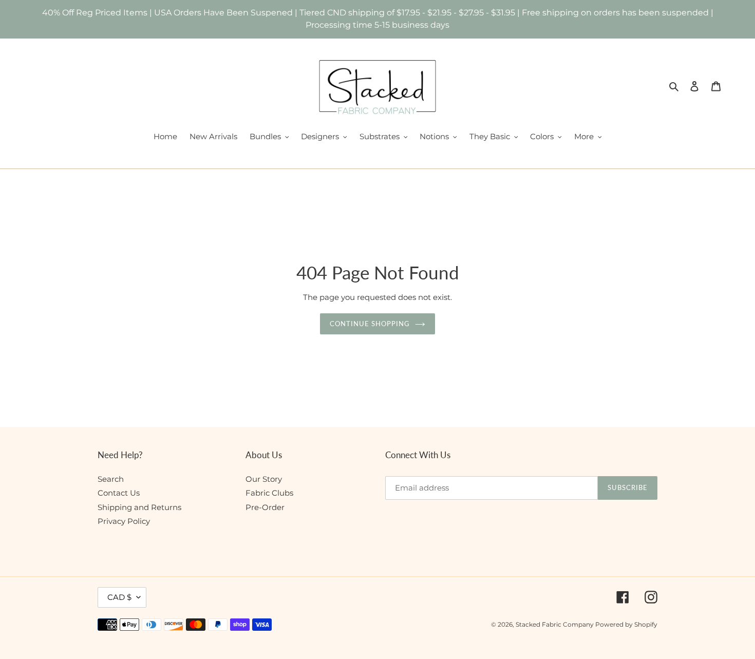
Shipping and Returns (139, 507)
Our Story (264, 479)
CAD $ (119, 597)
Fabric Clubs (269, 493)
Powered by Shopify (626, 624)
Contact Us (119, 493)
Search (111, 479)
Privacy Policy (124, 521)
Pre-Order (265, 507)
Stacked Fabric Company (555, 624)
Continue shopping (370, 323)
